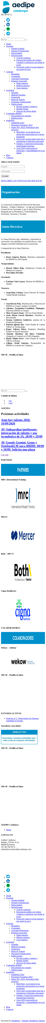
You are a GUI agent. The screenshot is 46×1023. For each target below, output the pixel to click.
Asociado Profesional (19, 79)
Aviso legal (5, 1014)
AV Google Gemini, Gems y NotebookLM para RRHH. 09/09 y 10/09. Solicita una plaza (22, 446)
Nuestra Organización (20, 51)
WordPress (15, 1021)
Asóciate (9, 72)
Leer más (4, 455)
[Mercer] (23, 549)
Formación (15, 97)
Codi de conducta (23, 58)
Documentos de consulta (21, 116)
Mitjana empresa (23, 86)
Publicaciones (16, 104)
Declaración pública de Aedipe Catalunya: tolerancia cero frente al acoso (30, 62)
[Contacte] (8, 35)
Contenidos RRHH (14, 113)
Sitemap (15, 1014)
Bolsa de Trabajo (18, 99)
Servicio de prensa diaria (26, 111)
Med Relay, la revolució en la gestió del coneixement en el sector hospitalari (30, 134)
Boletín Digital (22, 109)
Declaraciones (17, 55)
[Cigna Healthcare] (23, 623)
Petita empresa (22, 83)
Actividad (10, 90)
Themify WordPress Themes (33, 1021)
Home (8, 44)
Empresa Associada (19, 81)
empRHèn (10, 120)
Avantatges (15, 76)
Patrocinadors (16, 53)
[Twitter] (8, 21)
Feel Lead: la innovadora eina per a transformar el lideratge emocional (30, 140)
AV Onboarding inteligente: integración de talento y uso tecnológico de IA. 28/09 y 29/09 (21, 433)
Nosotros (9, 46)
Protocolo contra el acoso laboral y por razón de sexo (30, 68)
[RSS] (8, 30)
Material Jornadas (18, 95)
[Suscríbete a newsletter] (19, 743)
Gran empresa (22, 88)
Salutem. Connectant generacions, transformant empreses (30, 145)
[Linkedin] (8, 26)
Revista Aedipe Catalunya (26, 106)
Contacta (9, 158)
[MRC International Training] (23, 512)
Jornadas (14, 93)
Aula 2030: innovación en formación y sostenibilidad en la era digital (30, 150)
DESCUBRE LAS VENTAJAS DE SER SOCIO (21, 181)
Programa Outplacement (21, 102)
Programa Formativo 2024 (21, 125)
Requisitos (15, 74)
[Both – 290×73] (23, 586)
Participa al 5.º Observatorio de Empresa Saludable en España (22, 719)
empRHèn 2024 (17, 123)
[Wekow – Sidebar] (23, 670)
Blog (8, 155)
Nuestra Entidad (17, 48)
